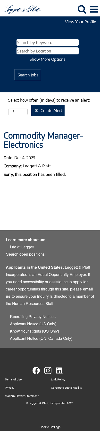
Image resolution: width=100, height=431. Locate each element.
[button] (94, 9)
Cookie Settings (50, 427)
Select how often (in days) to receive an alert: (49, 100)
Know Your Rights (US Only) (34, 331)
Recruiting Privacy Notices (33, 316)
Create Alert (51, 110)
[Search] (82, 9)
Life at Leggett (22, 247)
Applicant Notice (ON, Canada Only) (41, 338)
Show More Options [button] (48, 59)
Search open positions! (26, 254)
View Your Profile (80, 21)
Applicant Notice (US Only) (33, 324)
